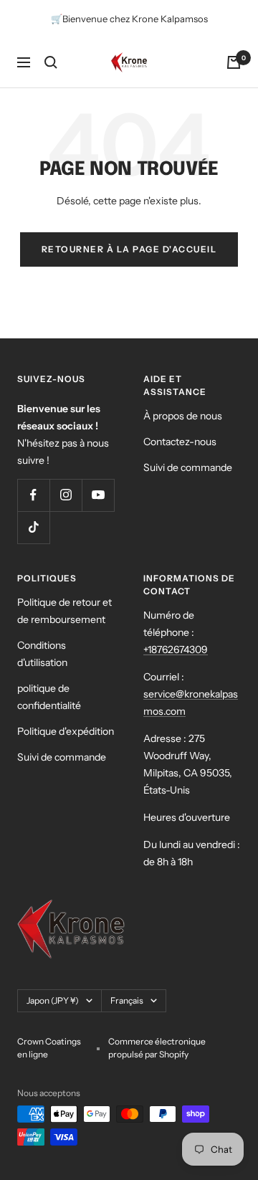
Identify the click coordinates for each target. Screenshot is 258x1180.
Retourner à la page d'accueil (129, 249)
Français (126, 1000)
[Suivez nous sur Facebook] (33, 495)
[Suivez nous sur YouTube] (98, 495)
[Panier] (233, 62)
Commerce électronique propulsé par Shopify (157, 1048)
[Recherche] (50, 62)
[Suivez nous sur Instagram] (65, 495)
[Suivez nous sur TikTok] (33, 527)
